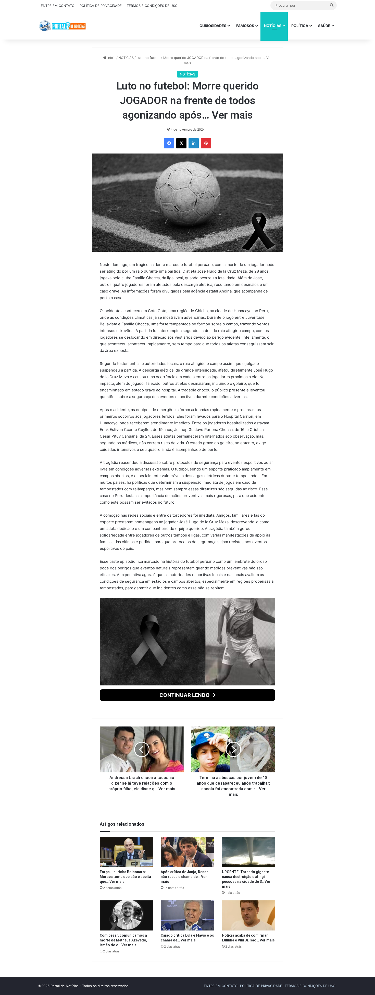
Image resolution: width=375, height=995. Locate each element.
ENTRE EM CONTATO (57, 6)
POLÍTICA (299, 25)
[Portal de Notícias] (62, 25)
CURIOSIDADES (212, 25)
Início (111, 152)
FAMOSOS (245, 25)
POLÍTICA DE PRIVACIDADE (101, 6)
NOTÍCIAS (272, 25)
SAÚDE (324, 25)
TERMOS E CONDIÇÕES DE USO (152, 6)
